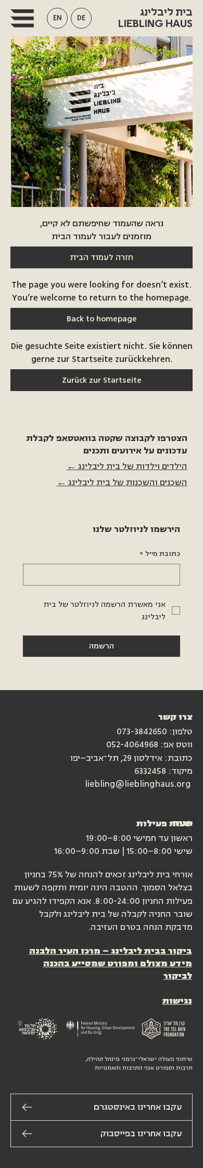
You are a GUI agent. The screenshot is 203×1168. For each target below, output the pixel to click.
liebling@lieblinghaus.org (138, 784)
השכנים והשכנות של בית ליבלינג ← (122, 482)
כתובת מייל (159, 554)
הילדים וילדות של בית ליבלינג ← (127, 466)
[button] (57, 18)
